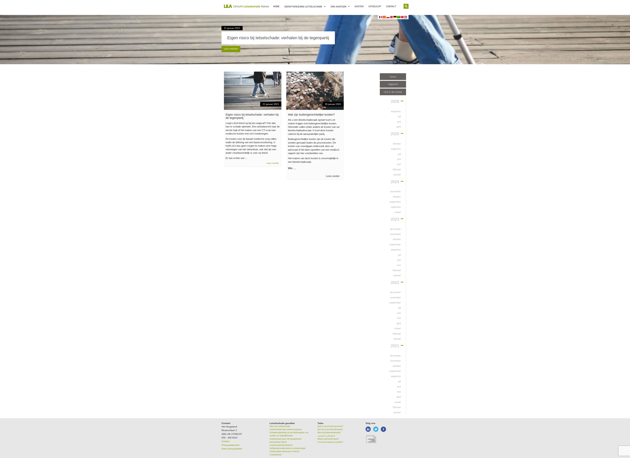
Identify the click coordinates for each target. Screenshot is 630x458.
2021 (395, 346)
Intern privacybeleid (231, 448)
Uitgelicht (374, 6)
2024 (395, 182)
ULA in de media (393, 91)
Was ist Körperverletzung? (329, 432)
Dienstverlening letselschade (303, 6)
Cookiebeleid (276, 455)
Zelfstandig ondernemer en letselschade (287, 448)
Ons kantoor (339, 6)
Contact (391, 6)
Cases (392, 76)
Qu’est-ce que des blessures (330, 429)
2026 (395, 101)
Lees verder (231, 49)
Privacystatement (230, 445)
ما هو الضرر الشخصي (326, 436)
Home (276, 6)
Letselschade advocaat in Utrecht (284, 451)
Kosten (359, 6)
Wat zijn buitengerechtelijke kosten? (311, 114)
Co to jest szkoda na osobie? (330, 442)
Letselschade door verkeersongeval (286, 429)
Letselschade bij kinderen (281, 445)
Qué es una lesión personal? (330, 426)
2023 (395, 219)
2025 (395, 134)
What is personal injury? (328, 439)
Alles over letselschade (280, 426)
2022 (395, 282)
